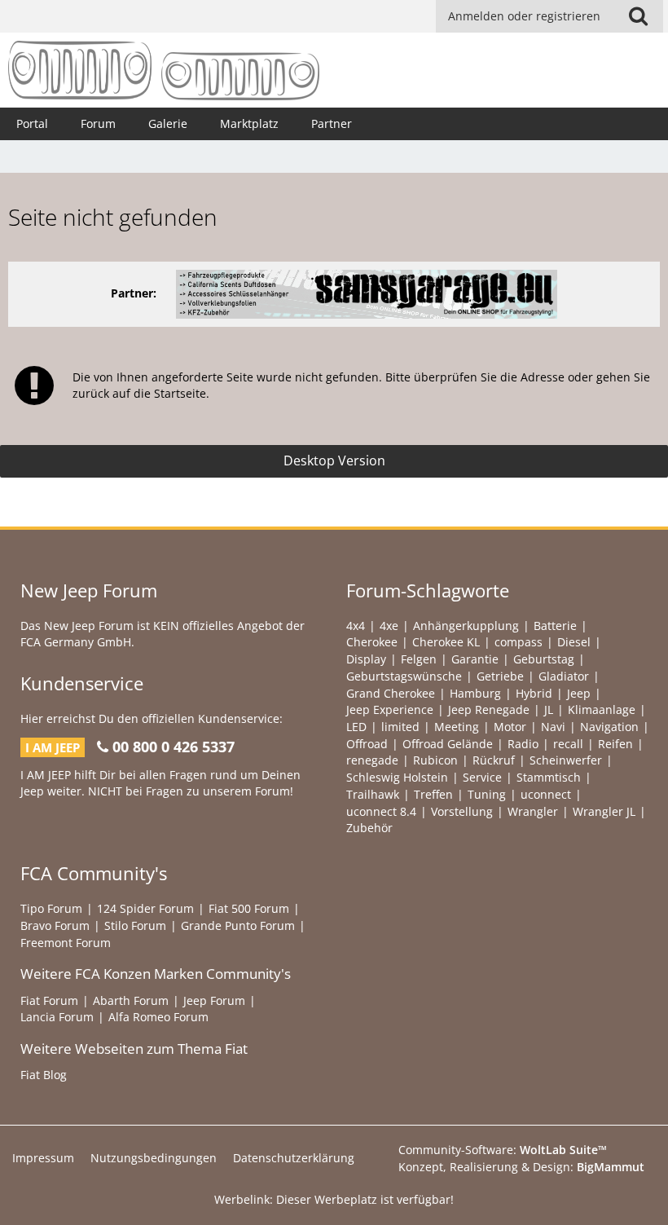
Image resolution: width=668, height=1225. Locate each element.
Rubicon (435, 760)
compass (518, 642)
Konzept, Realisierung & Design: (521, 1166)
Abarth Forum (131, 1000)
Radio (523, 743)
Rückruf (493, 760)
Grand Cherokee (390, 693)
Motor (510, 726)
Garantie (475, 659)
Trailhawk (372, 794)
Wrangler (533, 811)
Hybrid (534, 693)
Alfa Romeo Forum (158, 1017)
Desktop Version (334, 460)
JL (548, 709)
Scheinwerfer (566, 760)
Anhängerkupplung (466, 625)
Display (366, 659)
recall (568, 743)
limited (400, 726)
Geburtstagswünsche (404, 676)
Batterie (555, 625)
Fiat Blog (43, 1074)
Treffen (433, 794)
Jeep (579, 693)
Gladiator (563, 676)
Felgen (419, 659)
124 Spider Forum (145, 908)
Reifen (615, 743)
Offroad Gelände (447, 743)
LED (356, 726)
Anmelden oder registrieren (524, 16)
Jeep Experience (389, 709)
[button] (638, 16)
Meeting (456, 726)
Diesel (574, 642)
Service (482, 777)
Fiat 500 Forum (249, 908)
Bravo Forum (55, 925)
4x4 (355, 625)
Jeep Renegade (489, 709)
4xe (389, 625)
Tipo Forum (51, 908)
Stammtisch (548, 777)
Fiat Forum (49, 1000)
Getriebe (500, 676)
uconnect (546, 794)
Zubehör (369, 827)
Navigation (609, 726)
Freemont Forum (65, 942)
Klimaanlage (601, 709)
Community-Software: (502, 1149)
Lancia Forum (57, 1017)
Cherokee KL (446, 642)
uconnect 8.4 (381, 811)
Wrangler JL (604, 811)
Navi (553, 726)
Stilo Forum (135, 925)
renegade (372, 760)
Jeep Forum (214, 1000)
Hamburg (475, 693)
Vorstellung (462, 811)
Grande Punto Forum (238, 925)
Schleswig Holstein (397, 777)
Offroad (367, 743)
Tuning (487, 794)
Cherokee (372, 642)
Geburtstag (543, 659)
